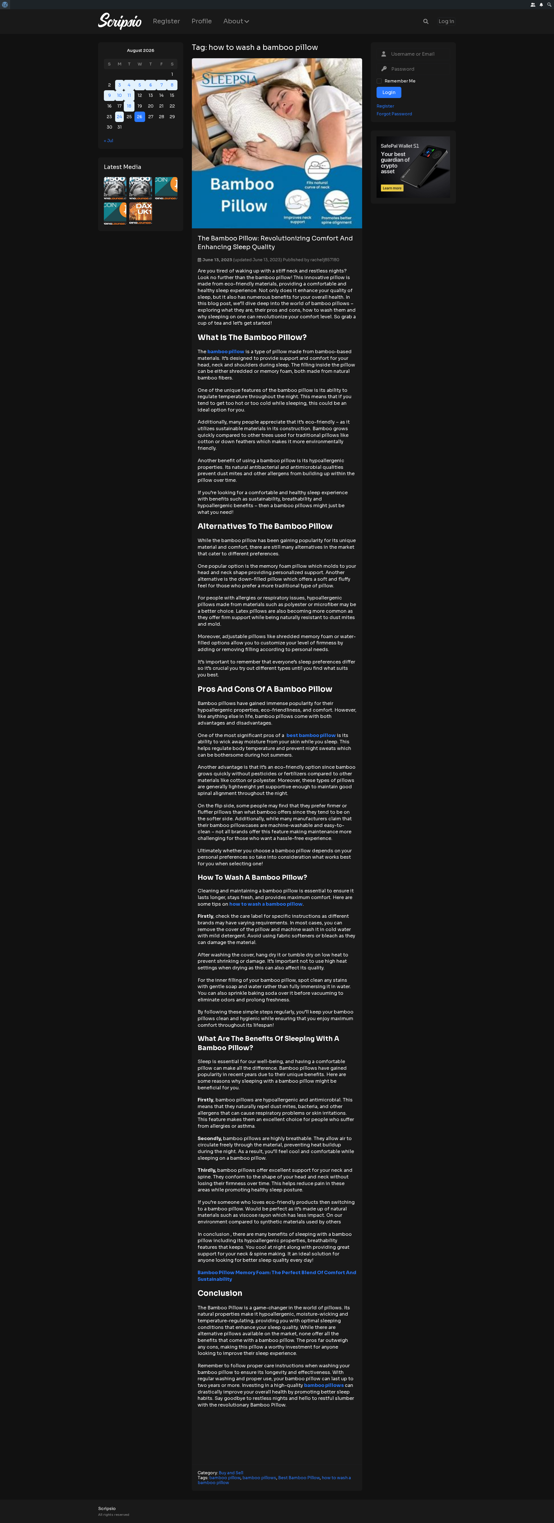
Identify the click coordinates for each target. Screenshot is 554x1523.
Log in (446, 21)
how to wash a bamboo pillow (266, 904)
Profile (202, 21)
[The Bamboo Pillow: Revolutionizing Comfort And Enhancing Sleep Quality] (277, 143)
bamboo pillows (324, 1385)
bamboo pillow (225, 352)
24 (119, 116)
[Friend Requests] (533, 4)
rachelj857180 (324, 259)
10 (119, 95)
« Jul (108, 140)
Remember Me (400, 80)
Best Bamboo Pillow (299, 1477)
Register (166, 21)
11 (129, 95)
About (233, 21)
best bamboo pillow (311, 735)
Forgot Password (394, 113)
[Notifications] (541, 4)
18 (129, 106)
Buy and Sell (231, 1472)
